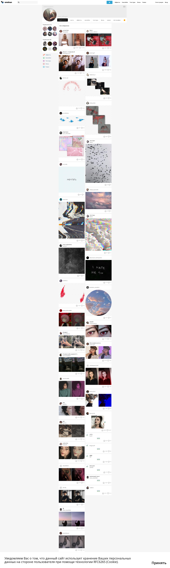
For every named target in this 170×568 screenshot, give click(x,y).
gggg (91, 455)
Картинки (65, 132)
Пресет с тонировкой (69, 51)
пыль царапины (67, 244)
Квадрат (65, 332)
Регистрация (159, 2)
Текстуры (132, 2)
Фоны (139, 2)
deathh (92, 321)
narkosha (65, 443)
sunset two (66, 30)
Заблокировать (48, 6)
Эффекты (117, 2)
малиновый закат (95, 476)
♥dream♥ (92, 465)
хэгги (91, 434)
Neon (91, 30)
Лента (72, 20)
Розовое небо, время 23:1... (70, 354)
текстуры (92, 140)
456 (64, 402)
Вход (166, 2)
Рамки (144, 2)
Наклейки (125, 2)
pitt (63, 421)
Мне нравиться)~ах (95, 343)
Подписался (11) (47, 24)
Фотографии (117, 20)
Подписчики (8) (47, 39)
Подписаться (62, 20)
